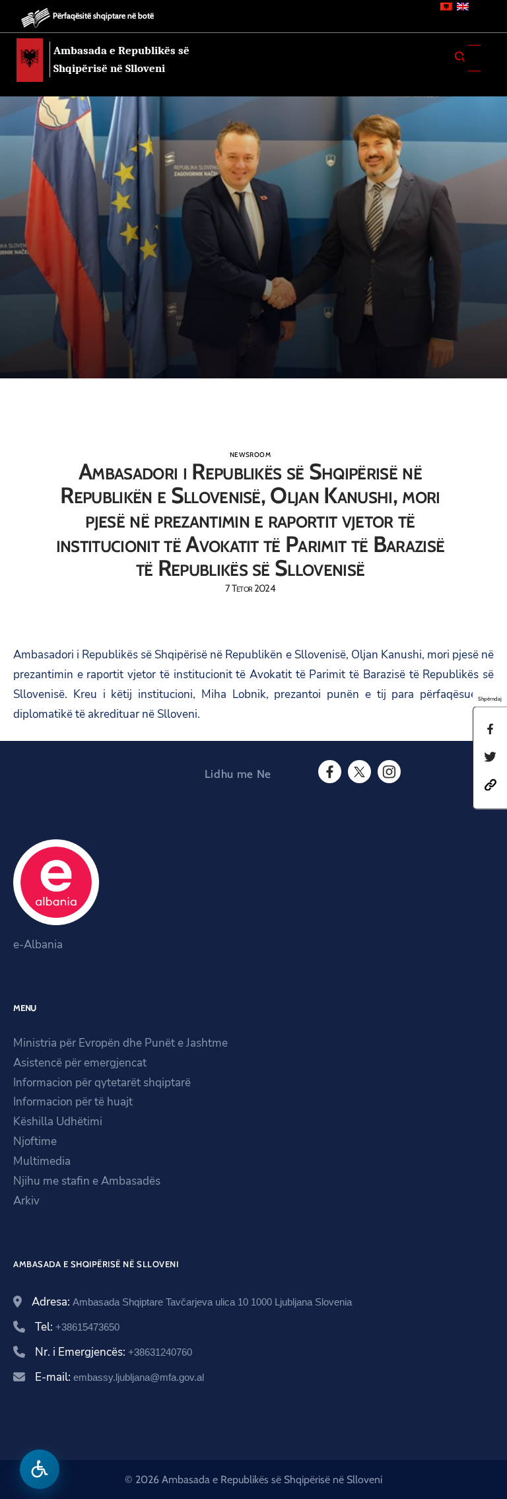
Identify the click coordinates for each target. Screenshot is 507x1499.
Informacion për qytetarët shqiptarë (102, 1082)
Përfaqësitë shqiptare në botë (103, 15)
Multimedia (42, 1161)
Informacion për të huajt (73, 1101)
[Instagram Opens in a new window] (388, 772)
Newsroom (250, 454)
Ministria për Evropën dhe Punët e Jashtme (120, 1043)
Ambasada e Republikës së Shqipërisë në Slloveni (121, 59)
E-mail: (119, 1377)
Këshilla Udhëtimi (57, 1121)
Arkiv (26, 1200)
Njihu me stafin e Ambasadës (86, 1181)
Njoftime (35, 1141)
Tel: (77, 1327)
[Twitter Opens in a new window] (358, 772)
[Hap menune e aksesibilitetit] (39, 1469)
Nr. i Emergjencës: (113, 1352)
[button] (490, 783)
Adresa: (192, 1301)
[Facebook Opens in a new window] (328, 772)
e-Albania (38, 944)
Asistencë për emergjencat (80, 1062)
